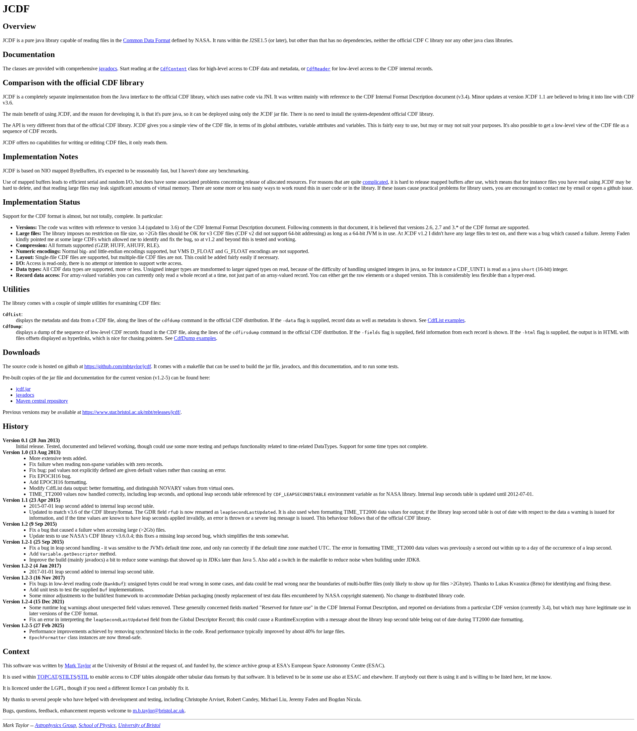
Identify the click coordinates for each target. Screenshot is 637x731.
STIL (83, 677)
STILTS (67, 677)
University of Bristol (139, 725)
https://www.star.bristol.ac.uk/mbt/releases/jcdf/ (131, 412)
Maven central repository (42, 401)
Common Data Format (146, 40)
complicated (375, 182)
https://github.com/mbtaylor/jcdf (117, 366)
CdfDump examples (195, 338)
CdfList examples (446, 320)
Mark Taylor (78, 665)
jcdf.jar (23, 389)
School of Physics (97, 725)
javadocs (108, 68)
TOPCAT (47, 677)
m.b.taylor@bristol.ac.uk (158, 710)
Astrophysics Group (55, 725)
